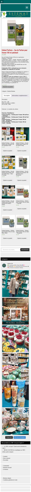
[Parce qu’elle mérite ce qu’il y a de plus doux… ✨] (15, 311)
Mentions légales (7, 478)
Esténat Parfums (11, 91)
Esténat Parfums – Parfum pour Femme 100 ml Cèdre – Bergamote (14, 120)
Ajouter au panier (8, 86)
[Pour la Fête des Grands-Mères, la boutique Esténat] (15, 366)
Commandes (6, 465)
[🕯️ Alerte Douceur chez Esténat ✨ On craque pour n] (15, 338)
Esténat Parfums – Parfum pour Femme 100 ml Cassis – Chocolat (14, 122)
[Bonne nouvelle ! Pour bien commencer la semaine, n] (15, 394)
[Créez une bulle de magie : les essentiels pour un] (15, 421)
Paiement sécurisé (7, 467)
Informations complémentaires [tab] (19, 95)
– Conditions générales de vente (9, 480)
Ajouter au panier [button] (7, 150)
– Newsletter (5, 460)
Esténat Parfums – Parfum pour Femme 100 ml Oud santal (15, 117)
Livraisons (5, 469)
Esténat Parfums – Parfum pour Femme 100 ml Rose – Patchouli (15, 115)
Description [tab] (7, 95)
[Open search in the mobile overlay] (15, 249)
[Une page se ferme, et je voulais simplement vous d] (15, 283)
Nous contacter (6, 458)
